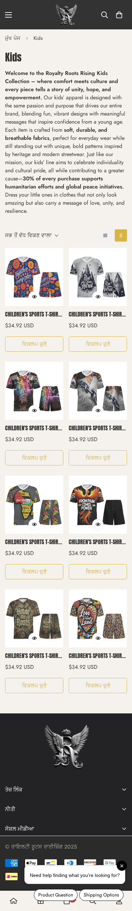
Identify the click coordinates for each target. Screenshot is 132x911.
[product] (13, 901)
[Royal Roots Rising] (66, 14)
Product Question (55, 894)
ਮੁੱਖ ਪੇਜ (12, 38)
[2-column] (121, 235)
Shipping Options (101, 894)
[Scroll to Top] (12, 875)
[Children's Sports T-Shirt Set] (34, 277)
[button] (119, 15)
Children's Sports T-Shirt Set (32, 314)
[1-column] (105, 235)
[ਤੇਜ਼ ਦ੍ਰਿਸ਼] (34, 297)
